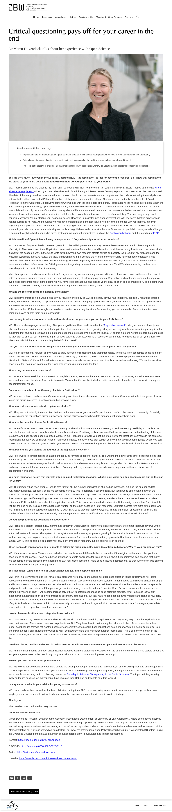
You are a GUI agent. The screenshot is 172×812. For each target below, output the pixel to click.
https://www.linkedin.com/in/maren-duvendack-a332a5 (48, 758)
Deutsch (129, 17)
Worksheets (60, 17)
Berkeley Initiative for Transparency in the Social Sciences (98, 674)
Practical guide (86, 17)
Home (36, 17)
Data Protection (159, 805)
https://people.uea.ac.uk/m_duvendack (39, 740)
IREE (156, 233)
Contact (137, 805)
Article (73, 17)
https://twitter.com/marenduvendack (36, 752)
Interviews (47, 17)
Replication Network (120, 233)
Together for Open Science (109, 17)
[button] (137, 17)
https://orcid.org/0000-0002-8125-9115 (41, 746)
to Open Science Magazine (24, 791)
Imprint (147, 805)
